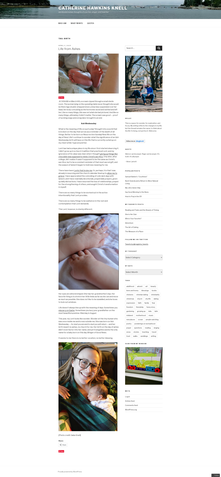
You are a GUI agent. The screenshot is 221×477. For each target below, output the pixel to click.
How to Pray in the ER (133, 196)
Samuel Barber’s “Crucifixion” (136, 177)
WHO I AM (62, 23)
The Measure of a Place (134, 231)
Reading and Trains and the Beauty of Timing (142, 210)
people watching (152, 319)
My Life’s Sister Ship (132, 188)
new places (130, 319)
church (139, 299)
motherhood (141, 315)
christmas (130, 299)
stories (136, 332)
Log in (127, 397)
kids (150, 311)
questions (138, 328)
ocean (140, 319)
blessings (145, 290)
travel (154, 332)
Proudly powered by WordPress (70, 472)
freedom (129, 307)
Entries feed (130, 401)
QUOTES (90, 23)
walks (135, 336)
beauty (153, 286)
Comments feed (131, 405)
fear (153, 303)
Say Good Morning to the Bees (137, 192)
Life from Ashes (69, 49)
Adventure (129, 223)
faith (139, 303)
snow (128, 332)
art (146, 286)
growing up (141, 311)
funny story (151, 307)
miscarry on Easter (66, 310)
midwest (129, 315)
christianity (155, 295)
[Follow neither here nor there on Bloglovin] (135, 142)
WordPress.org (131, 410)
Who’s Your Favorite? (133, 219)
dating (156, 299)
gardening (130, 311)
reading (148, 328)
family (146, 303)
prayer (128, 328)
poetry (128, 324)
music (151, 315)
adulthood (130, 286)
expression (130, 303)
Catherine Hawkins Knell (93, 8)
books (154, 290)
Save (62, 97)
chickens (129, 295)
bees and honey (132, 290)
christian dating (142, 295)
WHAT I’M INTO (77, 23)
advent (139, 286)
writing (153, 336)
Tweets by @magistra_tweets (136, 244)
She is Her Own (131, 214)
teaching (145, 332)
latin (156, 311)
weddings (144, 336)
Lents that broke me (83, 170)
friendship (140, 307)
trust (128, 336)
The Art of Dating (131, 227)
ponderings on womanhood (144, 324)
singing (156, 328)
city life (148, 299)
